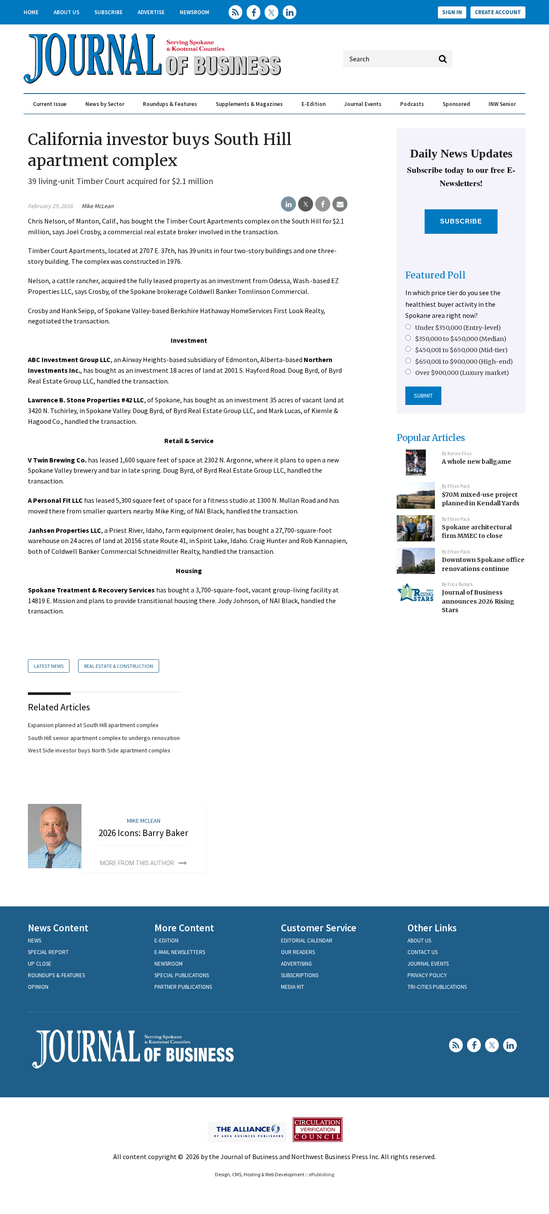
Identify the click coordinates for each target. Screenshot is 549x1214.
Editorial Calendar (306, 940)
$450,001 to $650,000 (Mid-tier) (461, 350)
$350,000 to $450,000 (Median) (461, 339)
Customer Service (318, 927)
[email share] (339, 204)
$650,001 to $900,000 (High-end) (464, 361)
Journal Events (362, 104)
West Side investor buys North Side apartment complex (99, 750)
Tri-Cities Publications (437, 987)
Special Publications (181, 975)
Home (31, 12)
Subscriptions (299, 975)
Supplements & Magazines (249, 104)
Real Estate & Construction (118, 666)
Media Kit (292, 987)
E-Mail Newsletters (179, 952)
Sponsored (456, 104)
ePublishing (321, 1174)
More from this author (137, 863)
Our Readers (298, 952)
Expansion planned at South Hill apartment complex (93, 725)
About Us (66, 12)
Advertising (296, 963)
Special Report (48, 952)
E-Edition (314, 104)
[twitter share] (305, 204)
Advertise (151, 12)
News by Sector (104, 104)
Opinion (38, 987)
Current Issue (49, 104)
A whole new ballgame (476, 461)
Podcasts (412, 104)
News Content (58, 927)
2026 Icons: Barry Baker (143, 833)
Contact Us (422, 952)
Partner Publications (183, 987)
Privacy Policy (427, 975)
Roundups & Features (170, 104)
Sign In (452, 12)
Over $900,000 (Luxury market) (462, 373)
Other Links (432, 927)
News (34, 940)
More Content (184, 927)
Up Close (39, 963)
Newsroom (194, 12)
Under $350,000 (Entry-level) (458, 328)
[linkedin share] (288, 204)
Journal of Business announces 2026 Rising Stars (478, 601)
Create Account (498, 12)
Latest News (48, 666)
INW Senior (502, 104)
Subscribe (108, 12)
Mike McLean (97, 206)
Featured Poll (435, 275)
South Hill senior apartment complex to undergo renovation (104, 738)
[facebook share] (322, 204)
